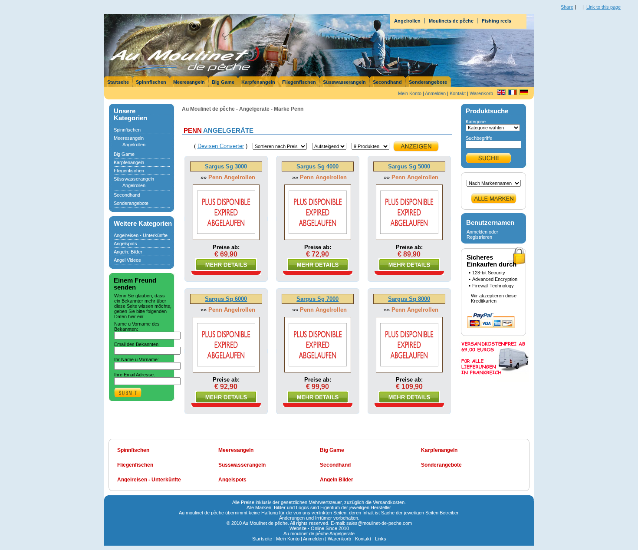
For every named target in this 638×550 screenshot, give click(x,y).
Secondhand (387, 82)
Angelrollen (407, 20)
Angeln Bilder (336, 480)
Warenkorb (481, 93)
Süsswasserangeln (344, 82)
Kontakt (458, 93)
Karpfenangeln (258, 82)
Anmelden (435, 93)
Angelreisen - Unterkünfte (141, 235)
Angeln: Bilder (128, 251)
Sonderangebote (428, 82)
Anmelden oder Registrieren (482, 234)
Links (380, 538)
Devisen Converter (220, 146)
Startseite (118, 82)
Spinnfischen (151, 82)
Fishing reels (496, 20)
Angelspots (125, 243)
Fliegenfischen (299, 82)
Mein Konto (409, 93)
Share (567, 7)
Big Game (223, 82)
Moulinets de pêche (451, 20)
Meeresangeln (189, 82)
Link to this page (603, 7)
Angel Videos (127, 260)
